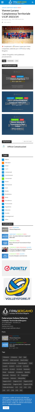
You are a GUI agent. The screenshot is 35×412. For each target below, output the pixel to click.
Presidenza (23, 247)
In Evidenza (19, 372)
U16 (4, 390)
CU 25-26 (19, 369)
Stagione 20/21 (7, 381)
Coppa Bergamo (22, 363)
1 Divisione (6, 357)
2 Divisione (14, 357)
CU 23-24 (5, 369)
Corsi (30, 363)
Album (4, 7)
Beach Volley (24, 360)
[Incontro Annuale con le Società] (5, 256)
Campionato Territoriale (9, 363)
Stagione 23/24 (7, 384)
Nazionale (5, 375)
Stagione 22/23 (28, 381)
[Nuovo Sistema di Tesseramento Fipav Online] (5, 243)
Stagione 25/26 (28, 384)
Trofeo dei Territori (8, 387)
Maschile (27, 372)
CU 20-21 (11, 366)
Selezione (5, 378)
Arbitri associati (14, 360)
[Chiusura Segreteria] (5, 229)
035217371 (7, 324)
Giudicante (11, 372)
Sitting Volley (21, 378)
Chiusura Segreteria (17, 79)
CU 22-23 (25, 366)
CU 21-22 (18, 366)
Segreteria (20, 76)
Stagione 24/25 (17, 384)
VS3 (21, 390)
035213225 (9, 326)
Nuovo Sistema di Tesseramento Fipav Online (17, 124)
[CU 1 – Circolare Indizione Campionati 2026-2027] (5, 236)
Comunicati (19, 98)
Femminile (10, 61)
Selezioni (13, 378)
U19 (17, 390)
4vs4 (25, 357)
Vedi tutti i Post (28, 141)
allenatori (5, 360)
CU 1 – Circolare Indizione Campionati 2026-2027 (17, 101)
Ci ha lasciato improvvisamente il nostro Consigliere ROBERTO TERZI (20, 250)
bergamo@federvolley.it (13, 328)
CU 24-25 (12, 369)
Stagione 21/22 (17, 381)
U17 (8, 390)
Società (29, 247)
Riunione (13, 375)
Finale (4, 372)
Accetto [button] (6, 408)
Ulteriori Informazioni (14, 404)
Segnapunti (24, 375)
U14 (25, 387)
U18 (12, 390)
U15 (29, 387)
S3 (18, 375)
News (19, 7)
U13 (17, 61)
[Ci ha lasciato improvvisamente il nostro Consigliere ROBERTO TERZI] (5, 249)
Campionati (9, 7)
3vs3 (20, 357)
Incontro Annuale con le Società (18, 256)
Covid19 (5, 366)
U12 (16, 387)
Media (15, 7)
